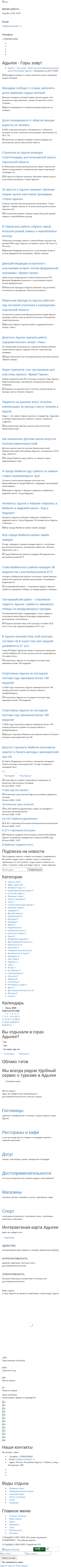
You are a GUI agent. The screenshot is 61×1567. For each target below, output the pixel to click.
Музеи (11, 924)
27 (18, 1022)
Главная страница (17, 1515)
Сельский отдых (16, 893)
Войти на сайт (8, 1557)
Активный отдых (17, 887)
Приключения (15, 916)
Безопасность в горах (19, 953)
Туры (11, 964)
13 (18, 1016)
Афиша (12, 978)
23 (8, 1022)
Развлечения (15, 927)
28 (3, 1024)
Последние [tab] (9, 775)
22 (6, 1022)
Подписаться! (35, 869)
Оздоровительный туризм (20, 890)
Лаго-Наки (13, 958)
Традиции (13, 910)
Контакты (13, 976)
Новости (14, 881)
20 (18, 1019)
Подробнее (9, 1237)
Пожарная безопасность (20, 950)
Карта (11, 936)
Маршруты (13, 956)
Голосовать (9, 1053)
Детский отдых (15, 913)
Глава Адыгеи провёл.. (16, 790)
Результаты (24, 1053)
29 (6, 1024)
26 (16, 1022)
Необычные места (17, 930)
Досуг (11, 987)
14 (3, 1019)
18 (13, 1019)
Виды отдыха (15, 884)
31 (11, 1024)
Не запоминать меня (12, 1562)
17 (11, 1019)
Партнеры (13, 947)
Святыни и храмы (17, 933)
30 (8, 1024)
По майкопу (14, 970)
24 (11, 1022)
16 (8, 1019)
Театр (11, 901)
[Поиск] (8, 51)
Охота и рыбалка (16, 898)
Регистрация (22, 1565)
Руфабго (13, 961)
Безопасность (15, 944)
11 (13, 1016)
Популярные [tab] (25, 775)
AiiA (39, 1544)
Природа (13, 921)
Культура (13, 918)
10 (11, 1016)
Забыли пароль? (7, 1565)
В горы (12, 967)
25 (13, 1022)
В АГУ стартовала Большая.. (19, 830)
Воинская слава (16, 896)
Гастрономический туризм (21, 904)
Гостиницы (13, 981)
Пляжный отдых (16, 907)
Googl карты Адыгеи (18, 938)
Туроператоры (15, 973)
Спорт (11, 996)
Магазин (12, 993)
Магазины (12, 1192)
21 (3, 1022)
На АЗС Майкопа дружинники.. (20, 818)
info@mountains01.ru (11, 26)
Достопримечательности (20, 941)
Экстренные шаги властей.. (18, 804)
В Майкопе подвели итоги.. (18, 844)
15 (6, 1019)
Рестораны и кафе (17, 984)
